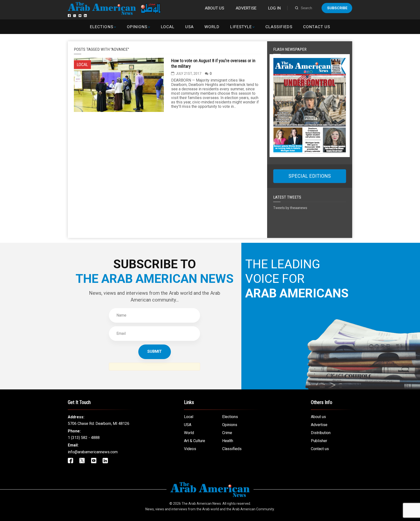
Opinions (137, 26)
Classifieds (278, 26)
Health (227, 440)
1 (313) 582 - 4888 (84, 437)
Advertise (246, 8)
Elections (101, 26)
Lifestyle (241, 26)
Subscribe (337, 8)
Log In (274, 8)
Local (168, 26)
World (211, 26)
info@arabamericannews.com (93, 452)
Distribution (321, 432)
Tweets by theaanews (290, 208)
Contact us (316, 26)
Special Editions (310, 176)
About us (214, 8)
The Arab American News (201, 503)
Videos (190, 448)
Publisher (319, 440)
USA (189, 26)
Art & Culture (194, 440)
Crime (227, 432)
